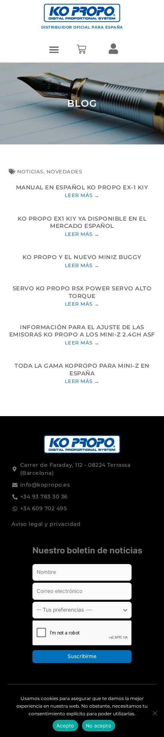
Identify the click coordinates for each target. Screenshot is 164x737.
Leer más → (82, 195)
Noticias (30, 171)
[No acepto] (154, 713)
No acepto (98, 726)
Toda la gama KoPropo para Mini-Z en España (82, 369)
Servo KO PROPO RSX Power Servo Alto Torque (82, 292)
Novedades (64, 171)
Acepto (65, 726)
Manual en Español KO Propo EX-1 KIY (82, 187)
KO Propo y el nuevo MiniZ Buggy (82, 257)
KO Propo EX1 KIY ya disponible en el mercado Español (82, 222)
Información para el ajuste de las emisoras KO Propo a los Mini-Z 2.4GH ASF (82, 331)
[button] (54, 49)
